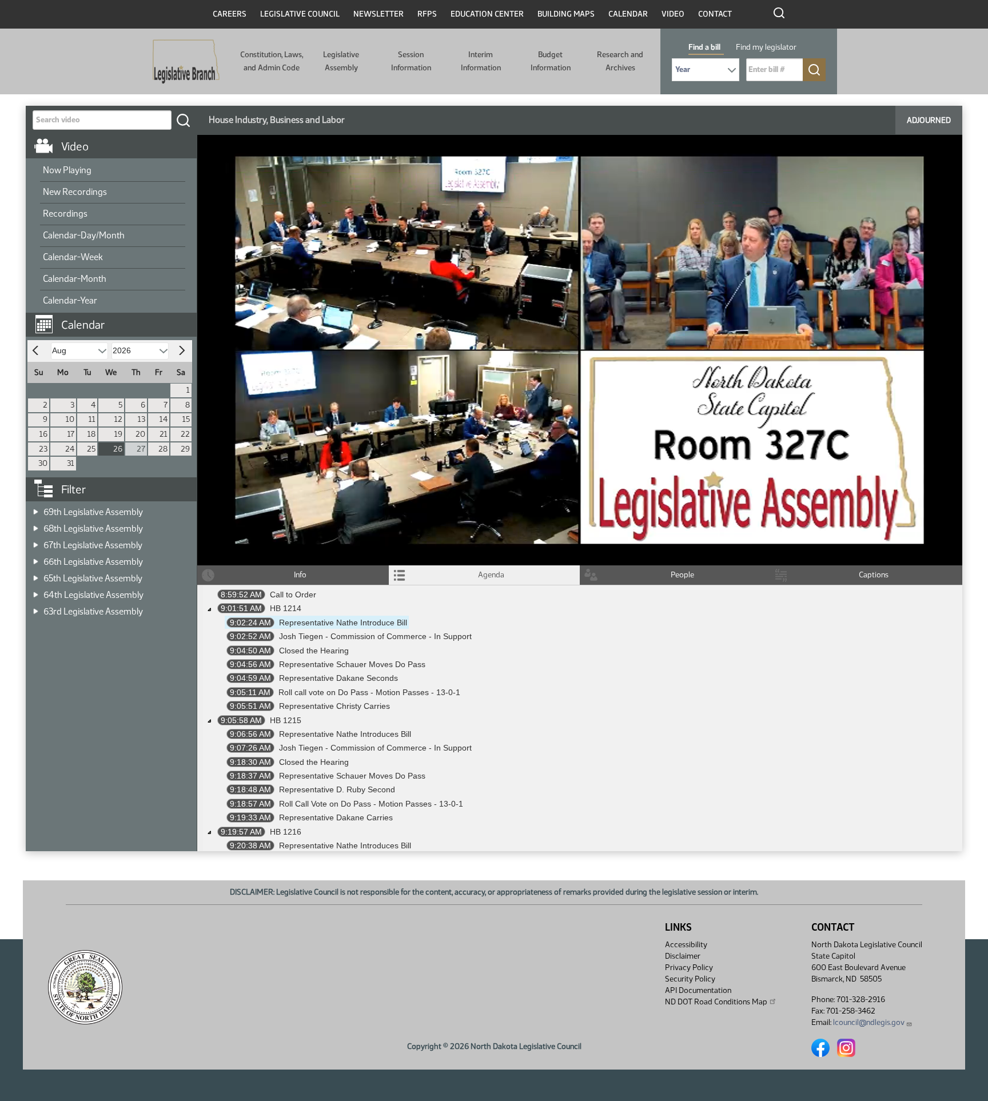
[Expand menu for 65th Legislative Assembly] (35, 575)
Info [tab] (300, 575)
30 (42, 463)
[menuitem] (112, 171)
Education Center (487, 14)
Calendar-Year (70, 300)
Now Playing (67, 170)
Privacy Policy (689, 967)
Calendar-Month (74, 278)
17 (70, 434)
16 (43, 434)
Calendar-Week (73, 257)
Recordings (65, 213)
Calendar (628, 14)
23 (43, 449)
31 (70, 463)
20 (140, 434)
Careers (229, 14)
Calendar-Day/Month (84, 235)
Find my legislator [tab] (766, 47)
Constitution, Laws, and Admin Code (271, 61)
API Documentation (698, 990)
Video (673, 14)
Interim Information (481, 61)
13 (141, 419)
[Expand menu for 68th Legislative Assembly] (35, 525)
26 (117, 449)
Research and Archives (620, 61)
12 (118, 419)
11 (92, 419)
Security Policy (690, 979)
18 (91, 434)
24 (69, 449)
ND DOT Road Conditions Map (716, 1002)
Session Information (411, 61)
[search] (183, 120)
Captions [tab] (874, 575)
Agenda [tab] (491, 575)
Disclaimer (682, 956)
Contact (715, 14)
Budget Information (551, 61)
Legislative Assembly (341, 61)
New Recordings (75, 191)
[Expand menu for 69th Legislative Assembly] (35, 508)
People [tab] (682, 575)
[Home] (186, 62)
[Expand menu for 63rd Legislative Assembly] (35, 608)
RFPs (427, 14)
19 (118, 434)
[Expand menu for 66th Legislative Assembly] (35, 558)
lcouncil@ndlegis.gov (869, 1022)
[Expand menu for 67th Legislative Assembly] (35, 541)
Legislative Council (300, 14)
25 (91, 449)
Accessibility (686, 945)
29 (185, 449)
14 (164, 419)
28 (163, 449)
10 (70, 419)
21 (164, 434)
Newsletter (378, 14)
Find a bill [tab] (704, 47)
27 (141, 449)
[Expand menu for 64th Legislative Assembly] (35, 591)
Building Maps (566, 14)
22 (185, 434)
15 (186, 419)
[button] (115, 319)
